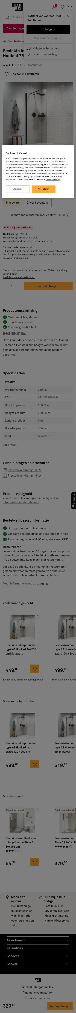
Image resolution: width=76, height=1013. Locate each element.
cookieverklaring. (53, 180)
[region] (38, 171)
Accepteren (43, 189)
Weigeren (17, 189)
